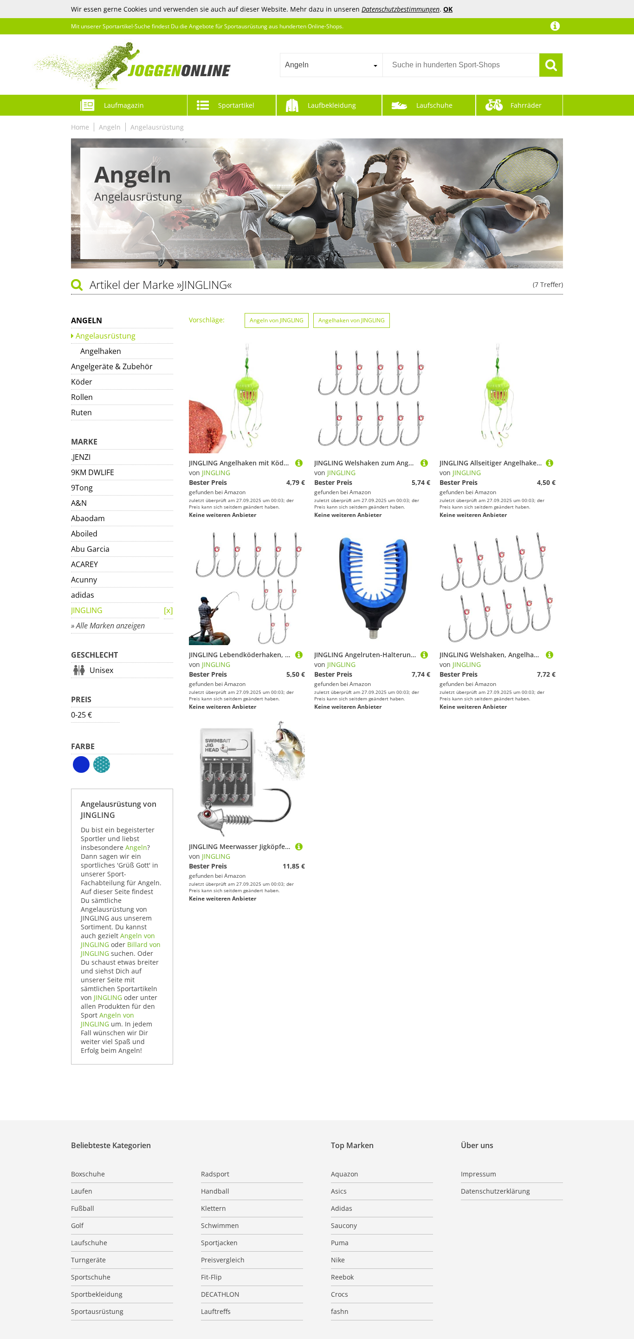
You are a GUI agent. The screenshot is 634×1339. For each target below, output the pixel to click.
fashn (340, 1311)
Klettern (213, 1208)
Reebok (342, 1277)
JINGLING (87, 610)
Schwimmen (220, 1225)
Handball (215, 1191)
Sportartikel (236, 105)
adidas (82, 595)
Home (80, 127)
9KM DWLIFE (92, 472)
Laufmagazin (124, 105)
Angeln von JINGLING (107, 1019)
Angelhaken (100, 351)
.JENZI (81, 457)
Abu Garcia (90, 549)
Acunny (84, 580)
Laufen (81, 1191)
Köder (81, 382)
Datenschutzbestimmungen (401, 9)
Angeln (110, 127)
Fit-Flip (211, 1277)
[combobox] (331, 65)
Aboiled (84, 534)
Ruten (81, 412)
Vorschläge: (207, 319)
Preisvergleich (223, 1259)
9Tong (82, 488)
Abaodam (88, 518)
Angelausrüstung (157, 127)
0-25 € (81, 715)
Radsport (215, 1173)
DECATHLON (220, 1294)
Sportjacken (219, 1242)
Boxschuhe (88, 1173)
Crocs (339, 1294)
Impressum (478, 1173)
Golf (77, 1225)
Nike (338, 1259)
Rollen (82, 397)
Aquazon (344, 1173)
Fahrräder (526, 105)
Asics (339, 1191)
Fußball (82, 1208)
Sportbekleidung (97, 1294)
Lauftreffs (216, 1311)
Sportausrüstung (97, 1311)
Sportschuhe (90, 1277)
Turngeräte (88, 1259)
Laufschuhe (434, 105)
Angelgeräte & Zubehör (112, 366)
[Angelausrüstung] (168, 611)
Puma (340, 1242)
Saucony (344, 1225)
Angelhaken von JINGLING (351, 320)
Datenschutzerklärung (495, 1191)
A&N (79, 503)
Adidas (341, 1208)
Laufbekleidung (332, 105)
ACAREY (84, 564)
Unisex (101, 670)
